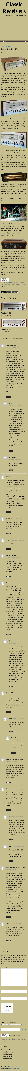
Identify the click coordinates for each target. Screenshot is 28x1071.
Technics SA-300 (6, 313)
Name (2, 989)
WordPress (11, 1068)
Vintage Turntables (7, 1052)
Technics (8, 46)
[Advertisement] (14, 29)
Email (2, 996)
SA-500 (3, 46)
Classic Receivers (17, 1067)
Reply (8, 396)
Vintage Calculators (7, 1058)
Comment (4, 967)
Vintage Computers (7, 1054)
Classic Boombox (6, 1050)
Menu (5, 41)
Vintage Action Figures (8, 1056)
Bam (18, 1068)
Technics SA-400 (6, 329)
